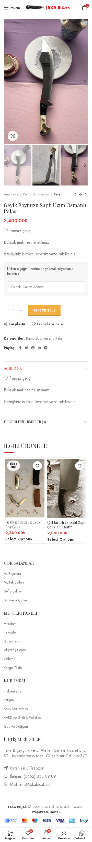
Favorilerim (12, 632)
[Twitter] (26, 347)
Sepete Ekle (44, 310)
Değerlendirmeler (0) (25, 421)
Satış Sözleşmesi (16, 709)
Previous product (75, 194)
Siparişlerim (12, 641)
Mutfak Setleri (14, 582)
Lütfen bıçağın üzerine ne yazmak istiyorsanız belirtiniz (40, 271)
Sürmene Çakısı (15, 600)
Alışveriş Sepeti (15, 650)
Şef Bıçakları (13, 591)
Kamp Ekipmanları (36, 194)
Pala (57, 194)
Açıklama (13, 368)
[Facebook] (20, 347)
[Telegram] (45, 347)
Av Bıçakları (12, 573)
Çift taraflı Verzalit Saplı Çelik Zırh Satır (66, 524)
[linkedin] (39, 347)
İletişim (9, 700)
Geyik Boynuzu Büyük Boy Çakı (22, 524)
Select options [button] (60, 539)
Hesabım (10, 623)
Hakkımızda (12, 691)
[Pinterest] (33, 347)
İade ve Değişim (16, 726)
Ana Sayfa (11, 194)
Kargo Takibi (13, 667)
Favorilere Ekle (50, 324)
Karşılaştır (17, 324)
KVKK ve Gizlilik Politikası (22, 717)
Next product (85, 194)
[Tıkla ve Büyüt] (13, 136)
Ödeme (9, 659)
